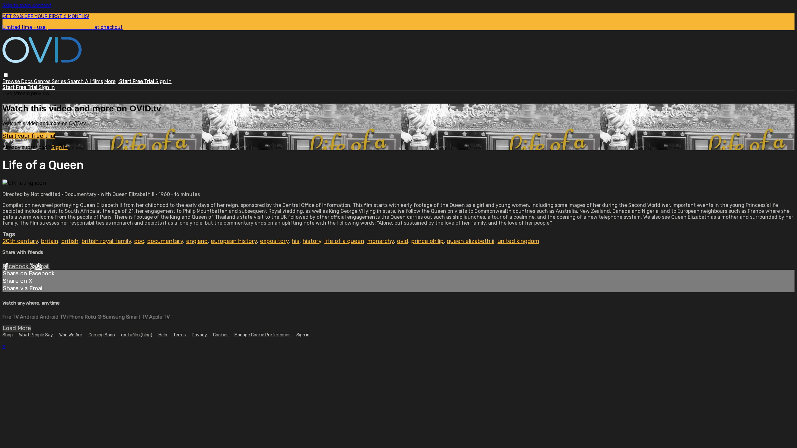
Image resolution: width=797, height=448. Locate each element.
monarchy (380, 241)
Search (76, 81)
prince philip (427, 241)
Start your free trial (28, 136)
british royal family (106, 241)
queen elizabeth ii (470, 241)
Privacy (200, 335)
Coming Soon (101, 335)
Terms (180, 335)
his (295, 241)
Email (42, 266)
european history (234, 241)
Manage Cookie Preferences (262, 335)
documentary (165, 241)
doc (139, 241)
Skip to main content (26, 5)
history (312, 241)
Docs (27, 81)
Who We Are (70, 335)
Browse (11, 81)
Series (59, 81)
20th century (20, 241)
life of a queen (344, 241)
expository (274, 241)
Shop (7, 335)
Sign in (163, 81)
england (197, 241)
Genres (43, 81)
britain (49, 241)
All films (94, 81)
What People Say (36, 335)
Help (163, 335)
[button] (6, 75)
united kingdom (518, 241)
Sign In (47, 87)
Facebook (16, 266)
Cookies (221, 335)
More (110, 81)
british (69, 241)
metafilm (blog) (136, 335)
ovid (402, 241)
